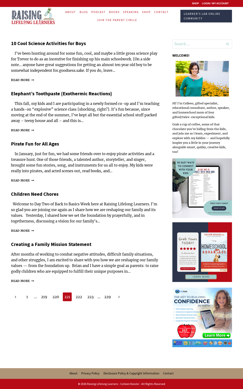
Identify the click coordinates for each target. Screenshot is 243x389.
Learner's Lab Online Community (202, 16)
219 (44, 297)
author (211, 108)
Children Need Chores (35, 194)
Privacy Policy (90, 373)
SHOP (195, 3)
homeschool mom (191, 112)
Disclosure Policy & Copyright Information (131, 373)
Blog (84, 12)
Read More (22, 80)
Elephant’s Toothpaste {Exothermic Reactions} (61, 93)
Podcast (98, 12)
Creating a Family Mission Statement (51, 244)
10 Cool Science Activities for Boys (48, 43)
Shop (146, 12)
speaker (223, 108)
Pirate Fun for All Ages (35, 144)
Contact (161, 12)
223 (90, 297)
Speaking (131, 12)
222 (79, 297)
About (70, 12)
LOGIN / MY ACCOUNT (215, 3)
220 (55, 297)
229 (107, 297)
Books (114, 12)
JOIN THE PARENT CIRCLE (117, 20)
